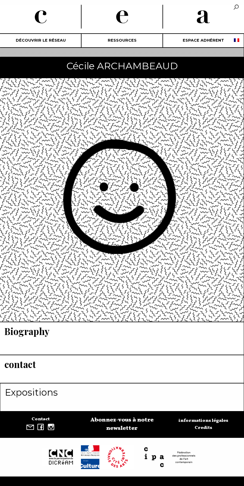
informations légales (203, 420)
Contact (41, 419)
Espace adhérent (203, 40)
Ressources (122, 40)
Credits (203, 427)
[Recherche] (236, 7)
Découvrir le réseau (41, 40)
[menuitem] (40, 40)
